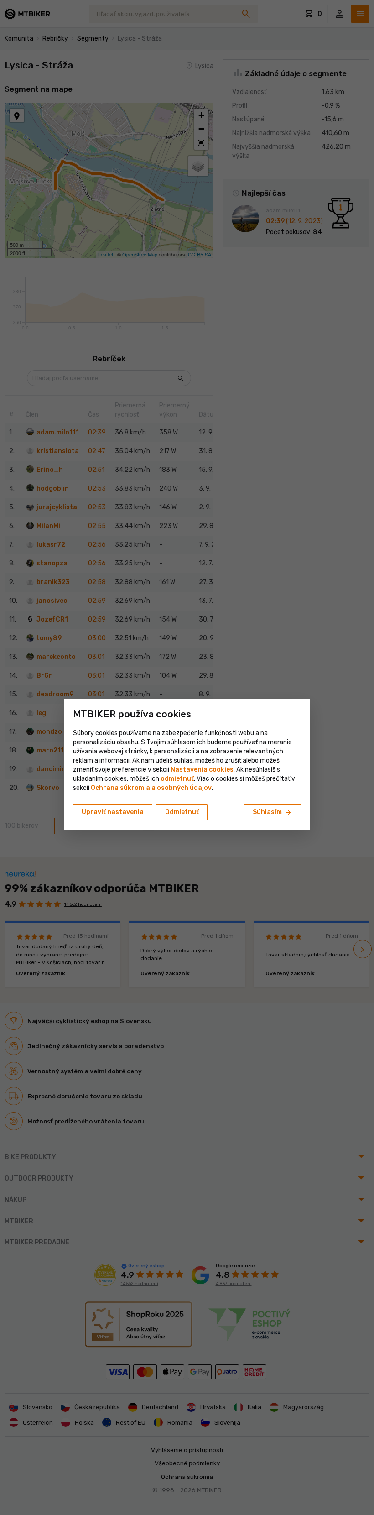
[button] (177, 779)
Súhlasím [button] (272, 813)
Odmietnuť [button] (182, 812)
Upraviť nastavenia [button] (113, 812)
